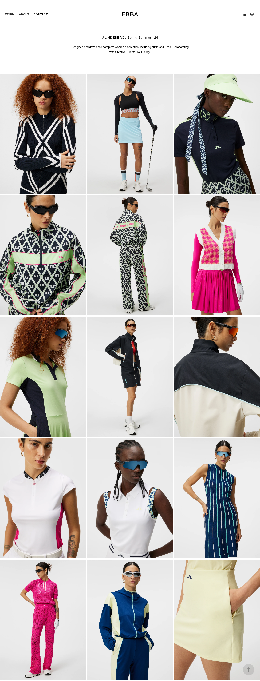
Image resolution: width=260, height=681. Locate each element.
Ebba (130, 14)
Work (9, 14)
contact (41, 14)
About (24, 14)
